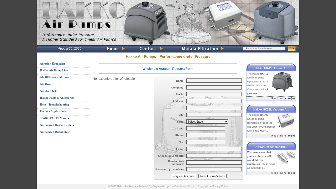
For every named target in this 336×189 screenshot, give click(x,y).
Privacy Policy (220, 186)
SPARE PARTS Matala (54, 118)
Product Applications (53, 111)
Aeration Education (52, 63)
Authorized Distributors (55, 131)
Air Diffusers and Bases (54, 77)
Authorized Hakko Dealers (57, 125)
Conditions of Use (184, 186)
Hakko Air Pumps (126, 186)
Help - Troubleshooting (54, 104)
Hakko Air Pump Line (54, 70)
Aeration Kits (48, 90)
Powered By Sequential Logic (154, 186)
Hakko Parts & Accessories (57, 97)
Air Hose (45, 84)
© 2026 (112, 186)
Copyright (203, 186)
